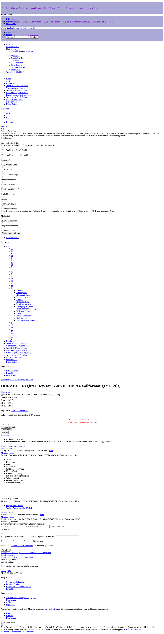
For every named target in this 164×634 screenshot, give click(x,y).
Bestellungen (16, 65)
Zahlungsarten (17, 63)
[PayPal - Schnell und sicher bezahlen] (17, 380)
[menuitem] (84, 32)
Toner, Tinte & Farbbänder (17, 343)
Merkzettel (15, 70)
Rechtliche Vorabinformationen (18, 586)
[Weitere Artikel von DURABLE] (7, 392)
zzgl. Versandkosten (19, 410)
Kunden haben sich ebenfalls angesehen (35, 553)
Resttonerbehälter (23, 316)
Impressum (10, 604)
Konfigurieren (28, 632)
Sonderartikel (11, 360)
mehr (51, 451)
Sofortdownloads (18, 67)
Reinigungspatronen (24, 306)
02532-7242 (6, 571)
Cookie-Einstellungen (15, 582)
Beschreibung (6, 446)
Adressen (15, 60)
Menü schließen (12, 46)
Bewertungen (19, 446)
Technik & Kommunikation (17, 348)
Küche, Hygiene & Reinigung (18, 353)
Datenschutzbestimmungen (22, 545)
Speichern (5, 550)
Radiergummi (21, 292)
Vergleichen (6, 430)
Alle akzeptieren (16, 632)
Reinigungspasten (23, 304)
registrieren (28, 51)
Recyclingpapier (23, 297)
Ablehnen (5, 632)
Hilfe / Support (12, 19)
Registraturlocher (23, 302)
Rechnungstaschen (24, 295)
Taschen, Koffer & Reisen (16, 355)
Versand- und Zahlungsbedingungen (20, 597)
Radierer (19, 290)
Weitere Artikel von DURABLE (19, 508)
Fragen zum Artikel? (14, 506)
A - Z (8, 246)
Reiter (18, 313)
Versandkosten (51, 609)
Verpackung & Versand (15, 346)
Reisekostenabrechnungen (27, 309)
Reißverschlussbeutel (24, 311)
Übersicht (15, 56)
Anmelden (15, 51)
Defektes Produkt (13, 584)
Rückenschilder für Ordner (27, 320)
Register (19, 299)
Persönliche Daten (18, 58)
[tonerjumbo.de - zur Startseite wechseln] (18, 28)
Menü (8, 32)
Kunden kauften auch (9, 553)
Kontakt (9, 21)
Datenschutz (11, 23)
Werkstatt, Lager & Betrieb (17, 350)
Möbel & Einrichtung (14, 357)
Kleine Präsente (12, 362)
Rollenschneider (22, 318)
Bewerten (5, 435)
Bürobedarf (10, 341)
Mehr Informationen (134, 629)
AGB (8, 602)
